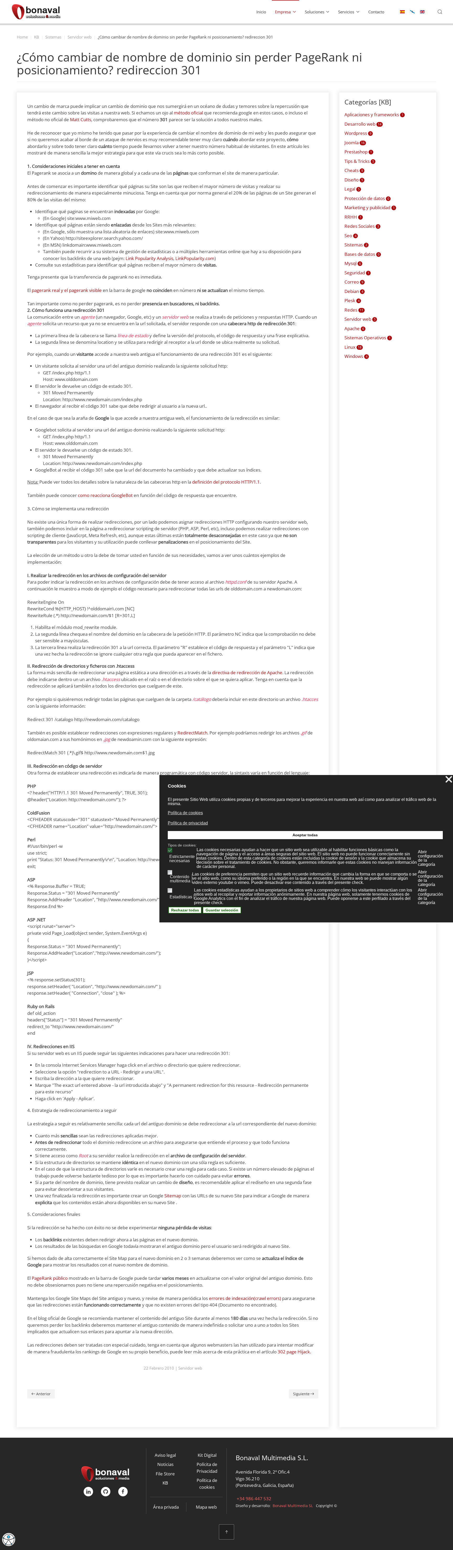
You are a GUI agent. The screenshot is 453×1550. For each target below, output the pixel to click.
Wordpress (357, 133)
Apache (354, 328)
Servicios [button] (346, 11)
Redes (353, 310)
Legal (352, 189)
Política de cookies (207, 1483)
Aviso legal (165, 1455)
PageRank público (50, 1278)
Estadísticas (181, 897)
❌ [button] (448, 779)
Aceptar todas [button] (305, 835)
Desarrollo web (362, 124)
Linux (353, 347)
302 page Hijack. (294, 1352)
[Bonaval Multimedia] (105, 1473)
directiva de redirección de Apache (247, 672)
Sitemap (172, 1196)
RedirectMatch (192, 733)
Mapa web (206, 1507)
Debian (353, 291)
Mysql (352, 263)
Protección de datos (366, 198)
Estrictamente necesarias (182, 859)
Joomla (354, 143)
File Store (165, 1474)
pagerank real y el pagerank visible (67, 290)
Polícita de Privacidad (207, 1467)
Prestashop (358, 152)
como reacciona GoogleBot (105, 495)
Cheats (353, 170)
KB (165, 1483)
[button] (440, 12)
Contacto (376, 11)
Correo (353, 282)
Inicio (261, 11)
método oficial (188, 113)
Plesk (352, 300)
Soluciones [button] (314, 11)
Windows (356, 356)
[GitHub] (105, 1491)
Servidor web (190, 1368)
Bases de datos (362, 254)
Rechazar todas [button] (185, 910)
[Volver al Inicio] (36, 12)
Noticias (165, 1464)
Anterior (43, 1393)
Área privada (166, 1507)
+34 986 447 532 (253, 1499)
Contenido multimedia (180, 879)
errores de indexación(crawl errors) (245, 1298)
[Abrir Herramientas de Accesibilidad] (8, 1539)
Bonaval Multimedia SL (293, 1505)
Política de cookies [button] (185, 813)
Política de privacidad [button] (188, 823)
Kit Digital (207, 1455)
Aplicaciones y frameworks (373, 115)
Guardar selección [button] (222, 910)
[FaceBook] (123, 1491)
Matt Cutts (80, 120)
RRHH (353, 217)
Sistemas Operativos (367, 338)
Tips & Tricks (359, 161)
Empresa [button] (283, 11)
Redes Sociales (361, 226)
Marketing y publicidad (369, 207)
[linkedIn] (88, 1491)
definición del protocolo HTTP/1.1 (226, 482)
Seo (350, 236)
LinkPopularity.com (194, 258)
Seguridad (356, 273)
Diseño (353, 180)
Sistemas (355, 245)
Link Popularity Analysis (149, 258)
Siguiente (301, 1393)
